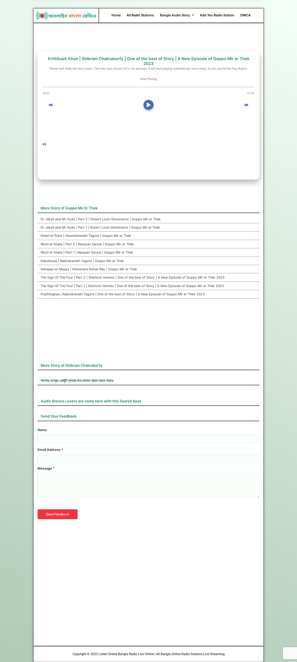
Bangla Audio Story (175, 15)
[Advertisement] (151, 144)
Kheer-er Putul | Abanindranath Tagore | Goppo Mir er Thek (85, 236)
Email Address (50, 450)
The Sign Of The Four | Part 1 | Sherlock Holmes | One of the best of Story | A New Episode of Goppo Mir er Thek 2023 (132, 286)
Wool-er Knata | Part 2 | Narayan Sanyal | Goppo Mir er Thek (87, 244)
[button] (177, 15)
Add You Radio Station (217, 15)
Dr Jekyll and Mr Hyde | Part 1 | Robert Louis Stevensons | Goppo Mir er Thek (100, 227)
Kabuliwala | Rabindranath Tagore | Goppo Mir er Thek (82, 261)
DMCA (245, 15)
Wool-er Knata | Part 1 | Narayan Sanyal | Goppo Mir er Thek (86, 252)
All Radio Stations (140, 15)
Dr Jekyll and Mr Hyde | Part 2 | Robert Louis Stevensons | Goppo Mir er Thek (100, 219)
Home (116, 15)
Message (46, 468)
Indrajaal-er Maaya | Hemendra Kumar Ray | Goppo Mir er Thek (88, 269)
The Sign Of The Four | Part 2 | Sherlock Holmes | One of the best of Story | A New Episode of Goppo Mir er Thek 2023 (132, 277)
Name (42, 430)
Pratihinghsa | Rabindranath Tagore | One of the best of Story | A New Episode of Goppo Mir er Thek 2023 (122, 294)
